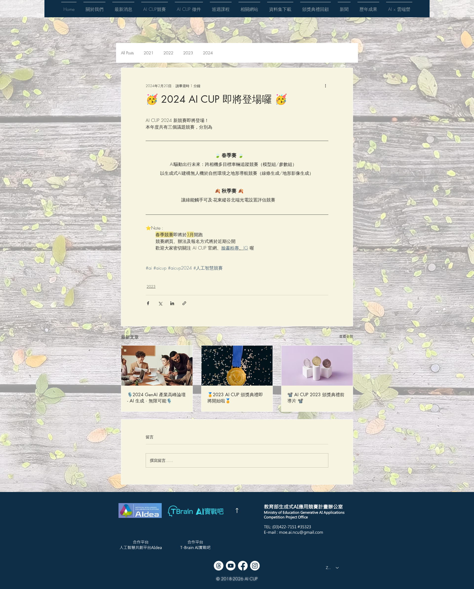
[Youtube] (231, 565)
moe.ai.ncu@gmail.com (301, 532)
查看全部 (346, 336)
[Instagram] (255, 565)
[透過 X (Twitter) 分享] (160, 303)
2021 (149, 53)
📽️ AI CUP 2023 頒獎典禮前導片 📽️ (315, 398)
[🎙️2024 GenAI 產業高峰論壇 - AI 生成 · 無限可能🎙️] (157, 366)
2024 (208, 53)
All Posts (127, 53)
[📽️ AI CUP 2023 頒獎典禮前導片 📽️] (317, 366)
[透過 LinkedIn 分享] (172, 303)
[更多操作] (325, 86)
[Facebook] (243, 565)
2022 (168, 53)
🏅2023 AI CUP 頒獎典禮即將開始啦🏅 (235, 398)
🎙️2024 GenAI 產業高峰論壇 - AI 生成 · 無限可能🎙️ (156, 398)
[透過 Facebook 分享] (148, 303)
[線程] (218, 565)
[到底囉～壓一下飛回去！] (237, 510)
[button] (94, 7)
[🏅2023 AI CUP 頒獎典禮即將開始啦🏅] (237, 366)
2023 (188, 53)
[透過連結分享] (184, 303)
